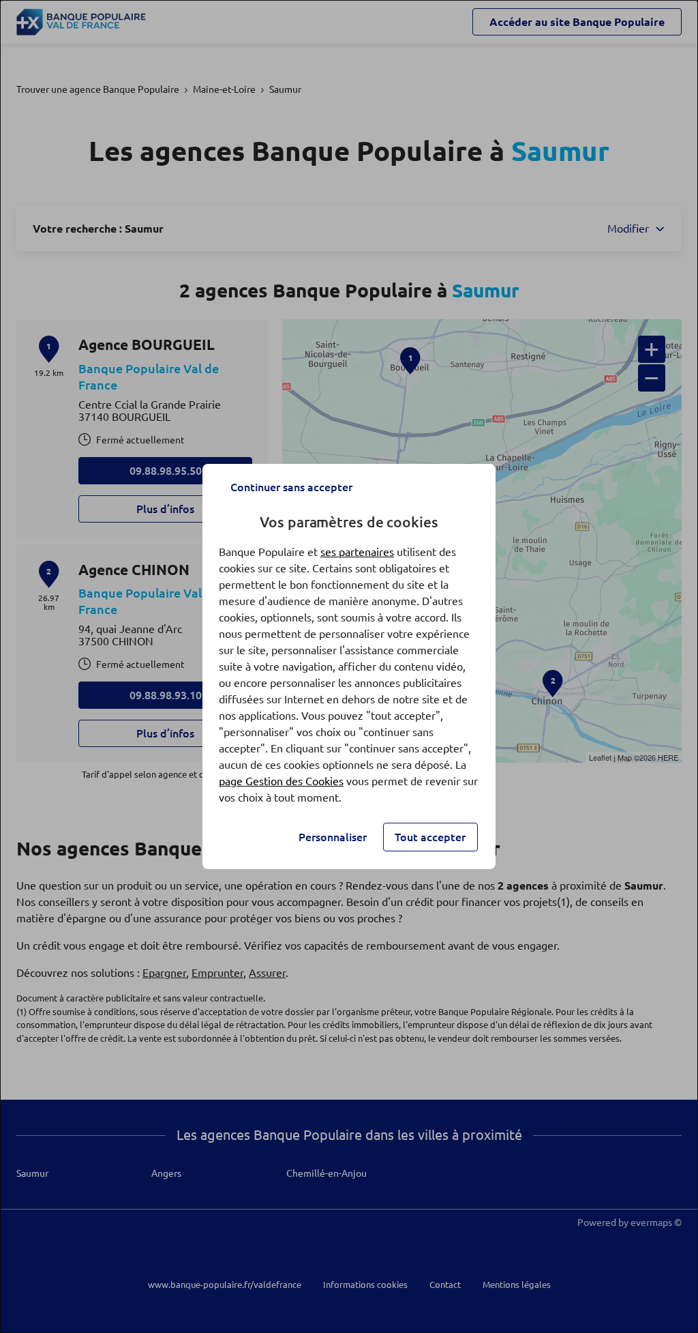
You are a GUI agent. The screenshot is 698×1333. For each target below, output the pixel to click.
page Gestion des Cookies (281, 781)
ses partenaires (357, 552)
